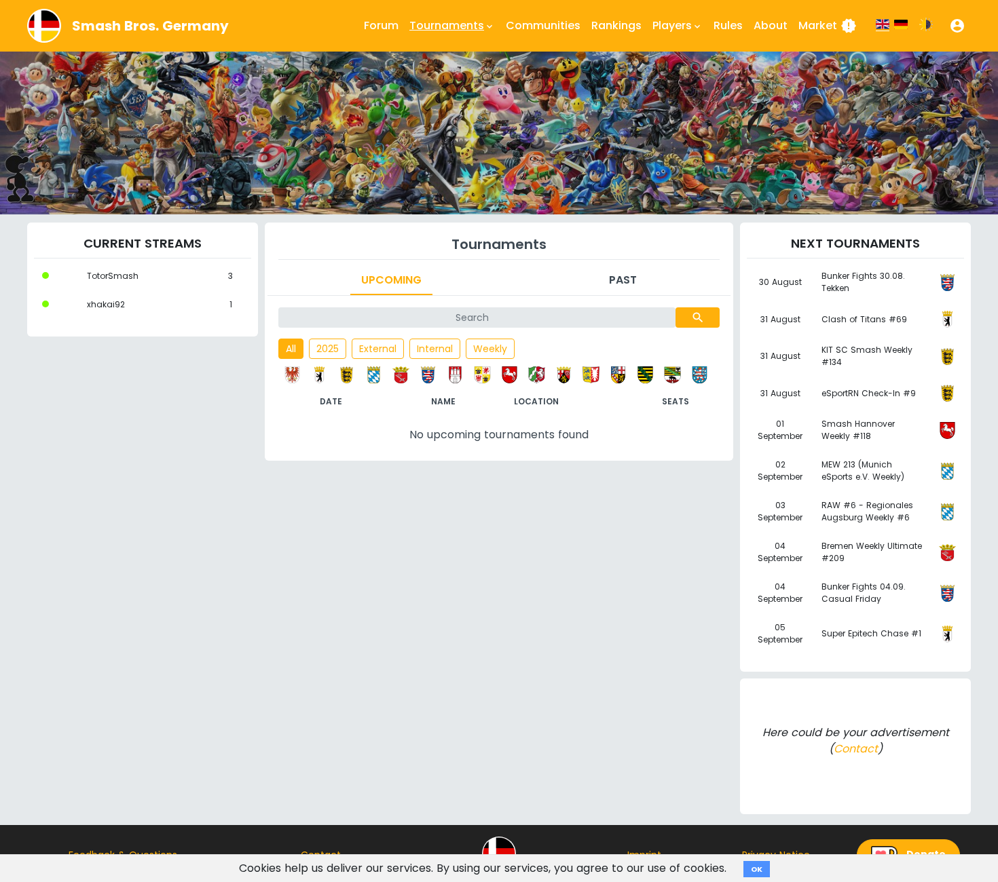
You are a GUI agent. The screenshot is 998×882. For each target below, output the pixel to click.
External (377, 349)
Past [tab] (623, 280)
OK (756, 869)
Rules (728, 25)
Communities (543, 25)
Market (827, 26)
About (771, 25)
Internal (435, 349)
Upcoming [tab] (391, 280)
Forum (381, 25)
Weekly (490, 349)
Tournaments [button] (452, 25)
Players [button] (677, 25)
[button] (957, 25)
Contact (856, 748)
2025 (327, 349)
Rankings (616, 25)
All (291, 349)
